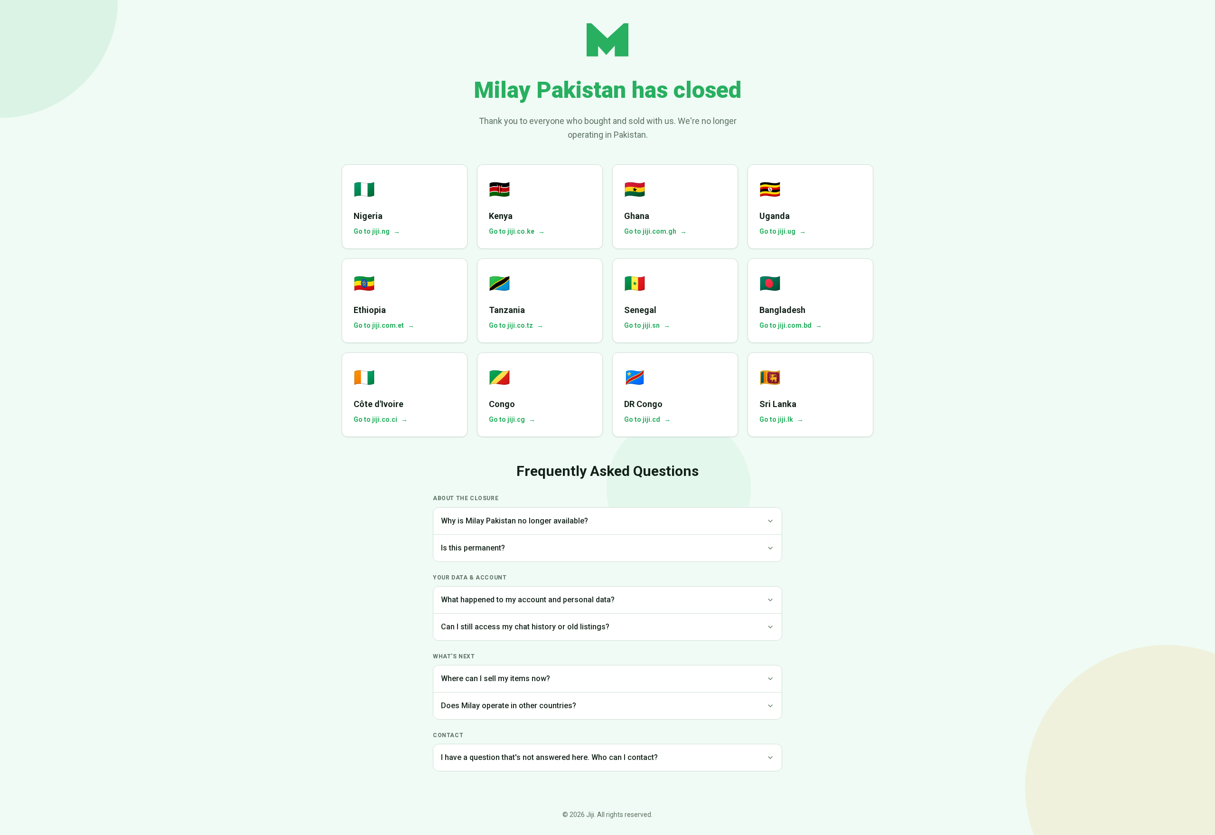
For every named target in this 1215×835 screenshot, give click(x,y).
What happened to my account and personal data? (528, 599)
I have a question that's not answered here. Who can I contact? (549, 757)
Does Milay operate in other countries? (508, 705)
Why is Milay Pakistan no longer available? (514, 520)
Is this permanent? (473, 547)
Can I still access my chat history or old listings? (525, 626)
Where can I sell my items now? (495, 678)
